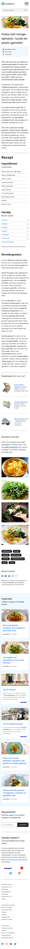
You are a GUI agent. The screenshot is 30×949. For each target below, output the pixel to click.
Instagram (7, 944)
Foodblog (4, 912)
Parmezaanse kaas (17, 559)
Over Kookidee (5, 925)
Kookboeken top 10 (7, 896)
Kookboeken (5, 894)
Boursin (16, 551)
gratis (11, 815)
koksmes (5, 220)
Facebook (2, 576)
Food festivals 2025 (7, 910)
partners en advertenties (18, 859)
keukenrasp (5, 238)
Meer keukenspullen (7, 907)
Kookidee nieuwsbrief (7, 928)
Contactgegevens (6, 935)
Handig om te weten (7, 919)
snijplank (4, 224)
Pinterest (6, 576)
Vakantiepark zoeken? (7, 937)
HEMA (21, 868)
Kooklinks (4, 914)
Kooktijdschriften (6, 917)
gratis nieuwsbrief (11, 447)
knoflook (5, 559)
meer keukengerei (8, 242)
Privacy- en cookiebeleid (8, 933)
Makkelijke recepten (7, 884)
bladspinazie (7, 551)
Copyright (4, 930)
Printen (16, 576)
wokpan (4, 231)
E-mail (13, 576)
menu (26, 5)
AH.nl (10, 873)
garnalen (5, 555)
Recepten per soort (7, 887)
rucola (12, 562)
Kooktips (4, 899)
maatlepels (5, 234)
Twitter (9, 576)
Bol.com (8, 868)
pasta (14, 49)
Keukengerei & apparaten (8, 905)
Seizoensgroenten (6, 891)
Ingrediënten (5, 889)
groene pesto (16, 555)
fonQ (19, 873)
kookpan (4, 227)
